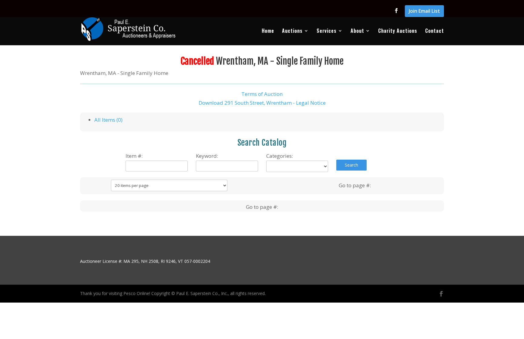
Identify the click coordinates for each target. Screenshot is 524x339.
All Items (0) (108, 119)
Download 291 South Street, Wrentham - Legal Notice (262, 102)
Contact (434, 31)
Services (327, 31)
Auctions (292, 31)
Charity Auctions (397, 31)
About (357, 31)
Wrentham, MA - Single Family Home (280, 61)
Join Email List (424, 11)
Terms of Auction (262, 93)
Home (268, 31)
